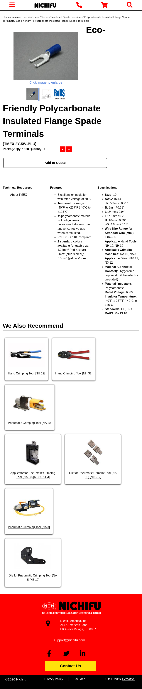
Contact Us (70, 666)
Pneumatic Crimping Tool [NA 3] (29, 527)
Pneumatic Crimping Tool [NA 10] (29, 422)
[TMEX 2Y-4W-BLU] (46, 56)
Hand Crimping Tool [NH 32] (73, 373)
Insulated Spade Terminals (66, 17)
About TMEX (18, 194)
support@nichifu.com (69, 640)
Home (6, 17)
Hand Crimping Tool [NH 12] (26, 373)
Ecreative (128, 679)
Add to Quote (55, 163)
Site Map (79, 679)
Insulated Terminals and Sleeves (31, 17)
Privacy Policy (53, 679)
